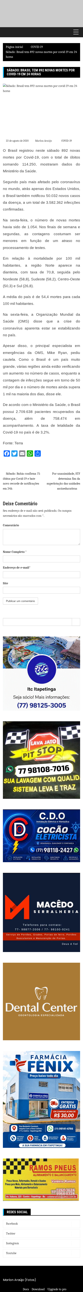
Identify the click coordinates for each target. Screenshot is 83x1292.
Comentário (11, 525)
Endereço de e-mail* (16, 567)
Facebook (12, 1223)
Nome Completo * (15, 552)
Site (5, 583)
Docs (26, 1289)
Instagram (12, 1243)
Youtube (11, 1253)
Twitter (10, 1233)
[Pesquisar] (76, 622)
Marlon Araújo (43, 140)
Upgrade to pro (56, 1289)
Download (38, 1289)
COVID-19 (66, 140)
